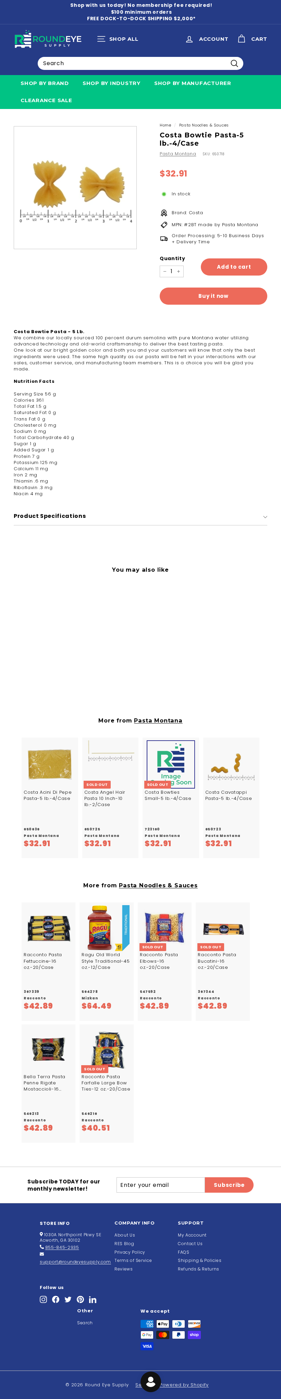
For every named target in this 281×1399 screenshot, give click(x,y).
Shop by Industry (111, 83)
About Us (124, 1235)
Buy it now (213, 296)
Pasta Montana (178, 153)
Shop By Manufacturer (192, 83)
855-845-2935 (62, 1247)
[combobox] (140, 63)
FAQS (184, 1252)
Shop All (119, 40)
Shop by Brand (45, 83)
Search (85, 1323)
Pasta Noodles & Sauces (204, 125)
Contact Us (190, 1243)
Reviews (123, 1269)
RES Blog (124, 1243)
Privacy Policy (129, 1252)
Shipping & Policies (199, 1260)
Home (165, 125)
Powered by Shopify (184, 1385)
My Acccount (192, 1235)
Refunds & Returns (198, 1269)
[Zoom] (75, 187)
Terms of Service (133, 1260)
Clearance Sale (46, 100)
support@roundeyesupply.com (75, 1262)
